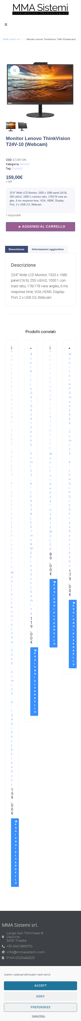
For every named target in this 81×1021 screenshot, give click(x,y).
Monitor (25, 164)
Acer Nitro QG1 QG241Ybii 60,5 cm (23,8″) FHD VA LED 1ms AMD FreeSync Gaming (31, 484)
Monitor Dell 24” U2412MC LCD (51, 501)
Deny (40, 996)
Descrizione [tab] (16, 249)
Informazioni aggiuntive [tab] (48, 249)
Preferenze (41, 1007)
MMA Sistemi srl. (11, 39)
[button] (15, 70)
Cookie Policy (38, 1016)
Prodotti (17, 168)
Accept (40, 985)
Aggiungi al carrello (43, 226)
